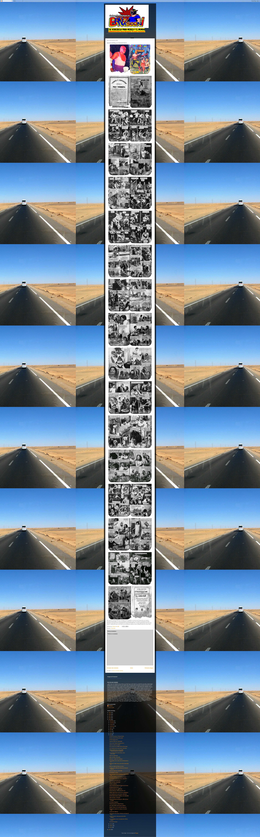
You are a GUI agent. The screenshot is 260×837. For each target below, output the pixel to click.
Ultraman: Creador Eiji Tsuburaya (115, 758)
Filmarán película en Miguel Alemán (116, 803)
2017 (110, 716)
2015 (110, 719)
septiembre (112, 726)
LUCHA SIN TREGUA (113, 811)
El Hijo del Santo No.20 (114, 787)
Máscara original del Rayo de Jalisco (116, 766)
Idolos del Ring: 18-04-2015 (114, 782)
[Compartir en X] (125, 626)
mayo (111, 733)
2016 (110, 717)
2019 (110, 712)
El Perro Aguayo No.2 (113, 739)
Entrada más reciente (112, 668)
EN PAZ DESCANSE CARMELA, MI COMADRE (119, 795)
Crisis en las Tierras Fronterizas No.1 (116, 743)
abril (111, 734)
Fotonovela (113, 628)
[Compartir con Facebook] (126, 626)
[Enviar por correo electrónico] (122, 626)
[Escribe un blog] (124, 626)
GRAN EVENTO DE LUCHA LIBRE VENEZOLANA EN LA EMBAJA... (116, 751)
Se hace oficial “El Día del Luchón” (116, 737)
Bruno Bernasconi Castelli (111, 678)
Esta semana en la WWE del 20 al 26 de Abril (118, 746)
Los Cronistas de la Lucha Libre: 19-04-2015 (118, 778)
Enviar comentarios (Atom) (117, 670)
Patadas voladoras (113, 783)
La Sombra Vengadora (113, 802)
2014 (110, 829)
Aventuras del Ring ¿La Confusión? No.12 (117, 777)
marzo (111, 823)
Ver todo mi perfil (110, 707)
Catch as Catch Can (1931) (114, 744)
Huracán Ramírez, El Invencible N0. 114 (117, 790)
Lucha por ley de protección (114, 780)
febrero (111, 825)
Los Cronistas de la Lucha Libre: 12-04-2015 (118, 794)
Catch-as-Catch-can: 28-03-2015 (115, 741)
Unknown (111, 705)
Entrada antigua (149, 668)
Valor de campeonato (113, 755)
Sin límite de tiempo (113, 821)
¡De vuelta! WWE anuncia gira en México (117, 805)
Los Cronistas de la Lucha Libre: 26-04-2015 (118, 748)
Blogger (136, 833)
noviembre (112, 722)
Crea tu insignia (118, 678)
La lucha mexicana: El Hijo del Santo (116, 736)
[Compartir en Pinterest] (127, 626)
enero (111, 827)
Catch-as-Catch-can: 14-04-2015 (115, 789)
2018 (110, 714)
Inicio (131, 668)
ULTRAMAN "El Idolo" (113, 772)
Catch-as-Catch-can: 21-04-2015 (115, 770)
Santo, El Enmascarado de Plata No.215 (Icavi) (118, 785)
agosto (111, 727)
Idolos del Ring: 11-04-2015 (114, 797)
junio (111, 731)
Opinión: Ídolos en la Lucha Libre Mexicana (117, 807)
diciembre (112, 721)
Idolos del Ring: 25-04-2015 (114, 757)
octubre (111, 724)
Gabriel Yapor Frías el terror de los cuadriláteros (118, 792)
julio (111, 729)
